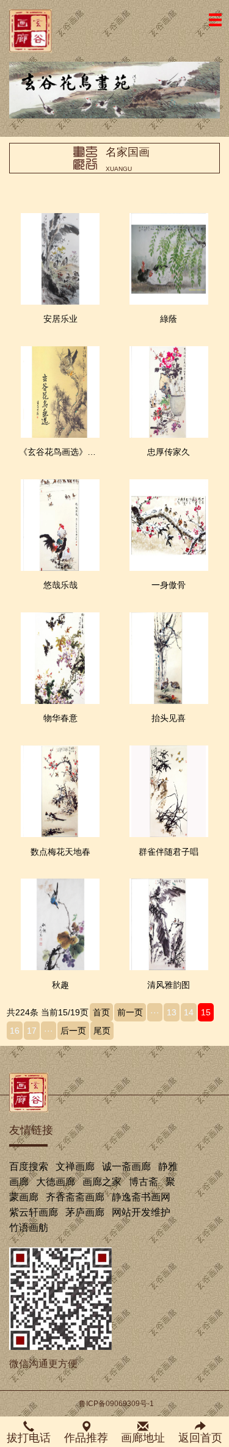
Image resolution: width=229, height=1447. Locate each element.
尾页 (102, 1030)
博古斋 (143, 1182)
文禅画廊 (75, 1166)
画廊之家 (102, 1182)
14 (189, 1012)
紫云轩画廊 (33, 1212)
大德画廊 (55, 1182)
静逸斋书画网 (141, 1197)
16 (15, 1030)
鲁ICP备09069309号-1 (116, 1403)
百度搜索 (28, 1166)
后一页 (73, 1030)
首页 (101, 1012)
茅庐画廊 (84, 1212)
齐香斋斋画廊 (75, 1197)
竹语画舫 (28, 1227)
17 (32, 1030)
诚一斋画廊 (126, 1166)
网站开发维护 (141, 1212)
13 (171, 1012)
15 (206, 1012)
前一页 (130, 1012)
